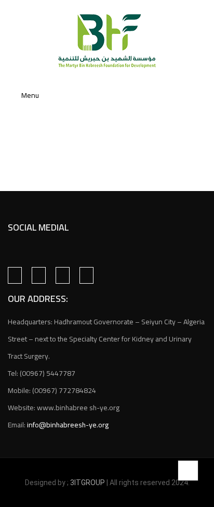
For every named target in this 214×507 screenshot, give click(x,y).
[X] (63, 275)
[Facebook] (15, 275)
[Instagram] (39, 275)
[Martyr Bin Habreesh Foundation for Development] (107, 41)
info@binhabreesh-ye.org (68, 425)
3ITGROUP (88, 482)
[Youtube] (86, 275)
